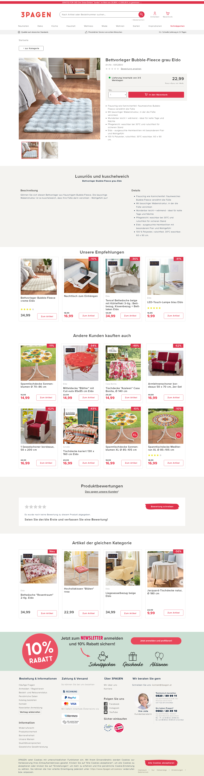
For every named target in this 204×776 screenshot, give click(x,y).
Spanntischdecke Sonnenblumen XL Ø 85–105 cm (122, 448)
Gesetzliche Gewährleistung (33, 746)
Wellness (88, 26)
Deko (40, 26)
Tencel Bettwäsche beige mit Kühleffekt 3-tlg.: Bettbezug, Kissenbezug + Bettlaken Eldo (123, 305)
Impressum (142, 770)
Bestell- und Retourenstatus (33, 692)
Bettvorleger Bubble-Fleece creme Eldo (38, 299)
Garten (136, 26)
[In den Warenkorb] (156, 90)
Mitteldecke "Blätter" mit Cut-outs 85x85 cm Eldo (78, 390)
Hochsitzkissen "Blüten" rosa (79, 590)
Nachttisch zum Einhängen (81, 296)
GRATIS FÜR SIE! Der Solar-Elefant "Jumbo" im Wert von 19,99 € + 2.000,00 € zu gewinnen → (102, 3)
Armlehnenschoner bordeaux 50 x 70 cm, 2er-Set (165, 385)
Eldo (108, 296)
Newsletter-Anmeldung (30, 707)
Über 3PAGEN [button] (113, 678)
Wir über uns (110, 685)
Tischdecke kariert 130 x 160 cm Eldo (78, 453)
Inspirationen (155, 26)
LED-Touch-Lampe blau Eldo (165, 302)
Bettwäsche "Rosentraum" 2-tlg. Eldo (37, 596)
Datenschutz (143, 772)
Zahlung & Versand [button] (75, 678)
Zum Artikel (47, 316)
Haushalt (70, 26)
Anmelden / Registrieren (31, 688)
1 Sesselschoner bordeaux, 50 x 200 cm (37, 448)
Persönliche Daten (28, 696)
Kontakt (23, 704)
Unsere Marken (26, 739)
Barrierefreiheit (26, 735)
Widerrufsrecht (26, 728)
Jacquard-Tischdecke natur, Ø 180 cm (164, 592)
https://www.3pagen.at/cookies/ (106, 769)
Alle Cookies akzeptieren (161, 763)
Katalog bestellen (28, 700)
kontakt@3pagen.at (162, 685)
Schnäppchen (177, 26)
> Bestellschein (138, 20)
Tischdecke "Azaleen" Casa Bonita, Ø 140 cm (123, 390)
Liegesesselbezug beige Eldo (121, 595)
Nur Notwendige (159, 770)
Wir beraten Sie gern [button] (147, 678)
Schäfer (66, 447)
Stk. (110, 90)
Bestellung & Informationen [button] (38, 678)
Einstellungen (177, 770)
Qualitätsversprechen (30, 743)
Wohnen (120, 26)
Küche (54, 26)
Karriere (108, 688)
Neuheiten (23, 26)
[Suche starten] (141, 14)
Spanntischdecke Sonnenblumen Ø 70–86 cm (37, 385)
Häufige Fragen (27, 685)
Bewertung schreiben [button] (162, 506)
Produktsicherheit (28, 731)
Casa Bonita (111, 384)
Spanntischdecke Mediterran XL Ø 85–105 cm (164, 448)
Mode (104, 26)
